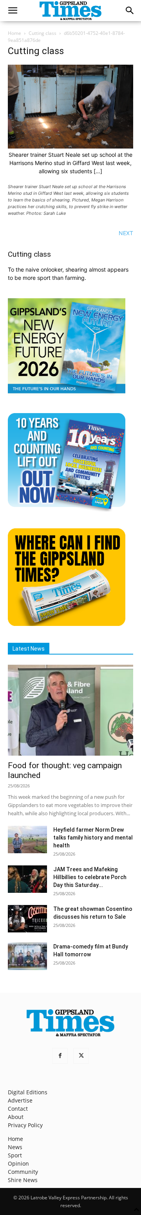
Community (23, 1171)
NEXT (126, 233)
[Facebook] (60, 1056)
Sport (15, 1155)
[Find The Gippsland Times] (66, 623)
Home (14, 33)
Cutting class (42, 33)
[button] (12, 10)
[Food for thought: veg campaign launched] (70, 710)
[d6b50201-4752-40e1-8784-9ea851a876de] (70, 146)
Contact (18, 1108)
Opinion (18, 1163)
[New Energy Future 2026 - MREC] (66, 394)
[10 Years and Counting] (66, 509)
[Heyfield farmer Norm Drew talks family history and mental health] (27, 839)
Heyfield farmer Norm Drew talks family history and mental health (93, 838)
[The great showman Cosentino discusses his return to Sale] (27, 918)
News (15, 1147)
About (16, 1117)
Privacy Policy (25, 1125)
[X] (81, 1056)
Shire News (23, 1180)
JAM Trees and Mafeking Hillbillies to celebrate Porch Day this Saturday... (90, 877)
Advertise (20, 1100)
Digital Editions (27, 1092)
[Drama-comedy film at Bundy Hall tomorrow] (27, 956)
